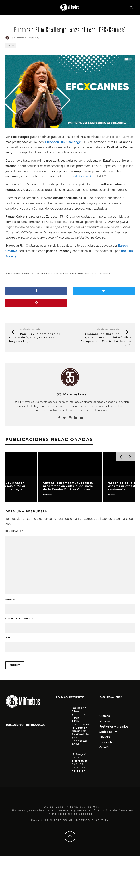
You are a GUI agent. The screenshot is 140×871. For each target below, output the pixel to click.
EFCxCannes (13, 273)
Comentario (14, 531)
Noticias (10, 46)
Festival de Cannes (80, 273)
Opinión (104, 747)
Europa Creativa (31, 273)
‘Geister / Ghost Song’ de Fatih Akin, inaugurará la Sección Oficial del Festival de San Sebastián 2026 (80, 726)
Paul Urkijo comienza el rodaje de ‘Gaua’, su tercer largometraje (34, 337)
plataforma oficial (83, 176)
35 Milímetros (18, 38)
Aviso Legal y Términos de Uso (72, 806)
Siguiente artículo (108, 329)
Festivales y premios (113, 726)
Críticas (104, 716)
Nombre (11, 600)
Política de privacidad (72, 813)
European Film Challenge (55, 273)
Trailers (104, 737)
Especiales (106, 742)
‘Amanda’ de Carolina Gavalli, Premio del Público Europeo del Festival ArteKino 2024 (106, 339)
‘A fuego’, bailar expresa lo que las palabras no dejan (80, 762)
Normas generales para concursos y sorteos (51, 810)
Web (8, 638)
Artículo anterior (31, 329)
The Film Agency (101, 273)
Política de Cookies (115, 810)
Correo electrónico (20, 619)
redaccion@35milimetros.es (25, 724)
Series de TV (108, 732)
